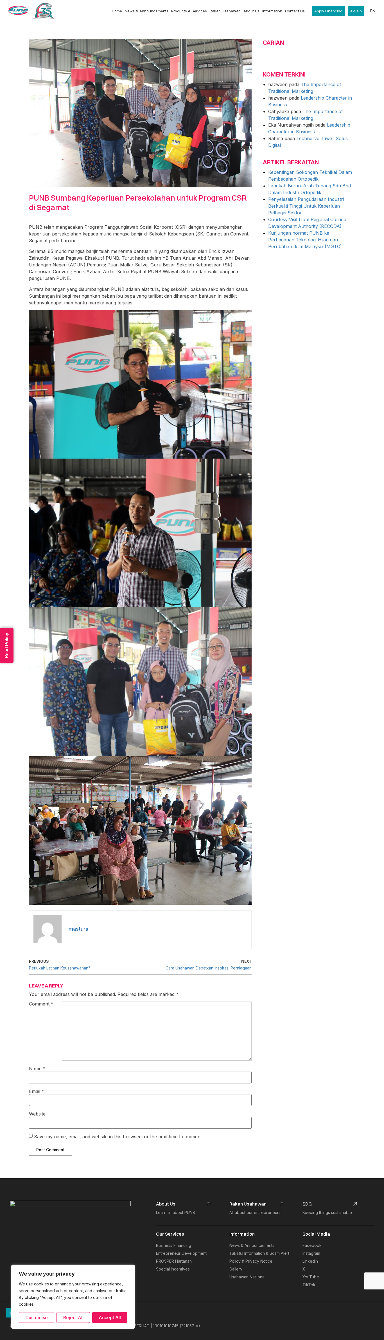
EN (372, 10)
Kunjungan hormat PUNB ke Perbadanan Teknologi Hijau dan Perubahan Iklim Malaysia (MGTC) (305, 239)
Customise (36, 1317)
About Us (251, 11)
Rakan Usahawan (225, 11)
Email (36, 1091)
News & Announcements (146, 11)
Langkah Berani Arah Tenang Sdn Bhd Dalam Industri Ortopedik (309, 189)
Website (37, 1114)
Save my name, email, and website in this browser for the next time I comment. (118, 1136)
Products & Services (189, 11)
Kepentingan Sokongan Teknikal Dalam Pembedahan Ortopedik (310, 175)
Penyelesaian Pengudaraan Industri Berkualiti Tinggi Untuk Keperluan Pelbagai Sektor (306, 206)
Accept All (110, 1317)
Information (272, 11)
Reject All (73, 1317)
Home (117, 11)
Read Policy (6, 645)
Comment (41, 1004)
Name (37, 1068)
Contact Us (295, 11)
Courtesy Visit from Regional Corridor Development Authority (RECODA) (308, 223)
